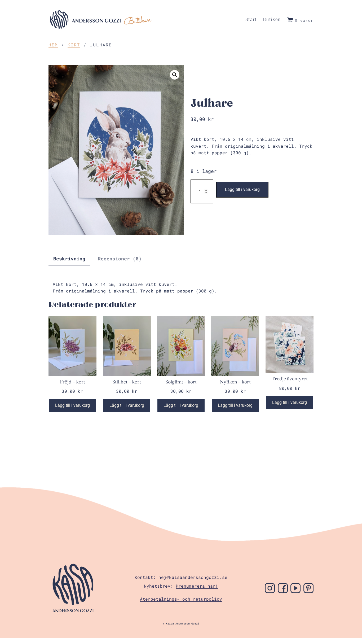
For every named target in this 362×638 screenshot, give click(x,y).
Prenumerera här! (197, 586)
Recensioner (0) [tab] (120, 258)
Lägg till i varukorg (242, 189)
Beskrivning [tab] (69, 258)
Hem (53, 44)
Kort (74, 44)
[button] (174, 75)
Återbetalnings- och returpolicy (181, 599)
